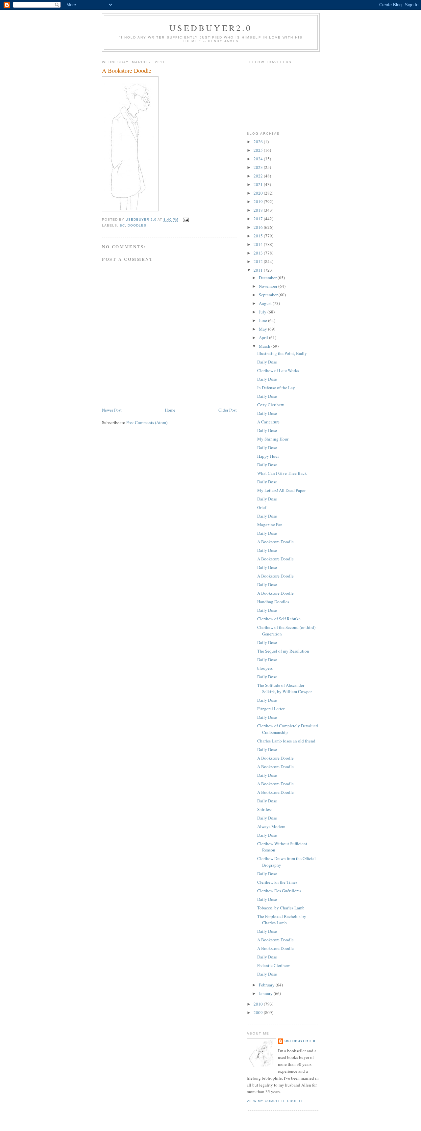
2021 (259, 184)
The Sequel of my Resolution (283, 651)
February (267, 985)
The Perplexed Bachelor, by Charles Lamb (281, 919)
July (263, 312)
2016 (259, 227)
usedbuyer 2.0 (300, 1041)
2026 (259, 142)
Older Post (227, 410)
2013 (259, 253)
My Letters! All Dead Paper (281, 490)
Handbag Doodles (273, 602)
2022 (259, 176)
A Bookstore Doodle (275, 542)
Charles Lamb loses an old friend (286, 741)
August (266, 303)
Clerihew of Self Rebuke (279, 619)
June (263, 320)
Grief (261, 507)
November (268, 286)
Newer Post (112, 410)
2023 (259, 167)
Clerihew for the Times (277, 882)
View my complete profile (275, 1101)
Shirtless (264, 809)
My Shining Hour (272, 439)
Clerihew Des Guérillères (279, 891)
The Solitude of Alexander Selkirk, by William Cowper (284, 688)
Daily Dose (267, 362)
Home (170, 410)
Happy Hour (268, 456)
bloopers (265, 668)
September (269, 295)
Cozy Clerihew (270, 405)
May (263, 329)
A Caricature (268, 422)
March (265, 346)
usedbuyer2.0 (210, 27)
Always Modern (271, 826)
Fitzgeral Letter (271, 709)
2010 (259, 1004)
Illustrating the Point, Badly (282, 353)
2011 (259, 270)
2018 (259, 210)
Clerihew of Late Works (278, 370)
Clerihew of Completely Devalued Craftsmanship (287, 729)
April (264, 337)
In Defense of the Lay (276, 387)
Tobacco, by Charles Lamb (281, 908)
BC (122, 225)
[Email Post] (185, 220)
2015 (259, 236)
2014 (259, 244)
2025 (259, 150)
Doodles (137, 225)
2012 (259, 261)
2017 (259, 219)
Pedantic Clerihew (273, 965)
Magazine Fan (270, 524)
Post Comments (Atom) (146, 422)
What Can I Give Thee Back (282, 473)
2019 (259, 201)
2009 (259, 1012)
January (266, 993)
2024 (259, 159)
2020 (259, 193)
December (268, 278)
